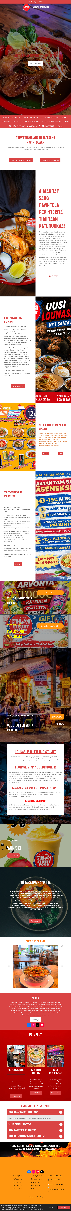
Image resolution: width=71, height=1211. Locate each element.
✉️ (48, 1187)
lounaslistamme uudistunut (35, 751)
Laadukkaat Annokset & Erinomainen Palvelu (35, 788)
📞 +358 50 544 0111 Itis (55, 1176)
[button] (62, 946)
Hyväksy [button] (63, 1207)
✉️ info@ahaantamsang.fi (55, 1184)
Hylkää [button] (51, 1207)
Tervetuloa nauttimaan (35, 801)
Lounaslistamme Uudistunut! (35, 767)
